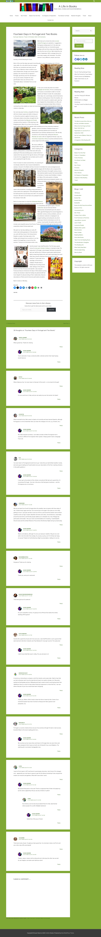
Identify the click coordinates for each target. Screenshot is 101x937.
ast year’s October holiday (42, 248)
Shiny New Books (79, 237)
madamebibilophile (23, 557)
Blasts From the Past (34, 15)
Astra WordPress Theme (67, 933)
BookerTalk (77, 198)
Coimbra (25, 112)
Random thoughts (76, 15)
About (89, 15)
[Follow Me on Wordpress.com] (14, 1)
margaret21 (22, 722)
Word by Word (78, 252)
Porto (49, 51)
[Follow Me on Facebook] (8, 1)
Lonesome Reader (79, 225)
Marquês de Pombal (31, 120)
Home (11, 15)
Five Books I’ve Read (63, 15)
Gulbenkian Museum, (37, 201)
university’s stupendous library (40, 138)
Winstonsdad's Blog (79, 250)
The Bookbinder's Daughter (81, 242)
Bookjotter (77, 203)
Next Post (66, 323)
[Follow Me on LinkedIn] (12, 1)
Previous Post (10, 323)
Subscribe (51, 309)
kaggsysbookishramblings (25, 594)
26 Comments (42, 37)
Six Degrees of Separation (49, 15)
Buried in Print (78, 208)
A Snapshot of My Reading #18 (82, 140)
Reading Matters (78, 235)
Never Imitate (77, 232)
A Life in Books (68, 6)
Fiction (17, 15)
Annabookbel (77, 195)
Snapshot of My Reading (80, 177)
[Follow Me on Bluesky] (7, 1)
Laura (20, 766)
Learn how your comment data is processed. (38, 918)
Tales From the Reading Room (82, 240)
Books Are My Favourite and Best (83, 205)
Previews (76, 167)
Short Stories (77, 172)
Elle (20, 457)
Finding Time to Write (80, 215)
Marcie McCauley (23, 673)
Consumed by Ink (79, 210)
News (75, 162)
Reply (61, 346)
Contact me (51, 20)
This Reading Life (79, 245)
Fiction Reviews (78, 157)
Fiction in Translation (79, 155)
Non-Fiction (24, 15)
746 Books (77, 193)
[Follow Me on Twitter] (10, 1)
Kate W (20, 377)
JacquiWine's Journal (80, 220)
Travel (84, 15)
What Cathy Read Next (80, 247)
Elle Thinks (77, 212)
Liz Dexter (21, 414)
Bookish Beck (78, 200)
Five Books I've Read (79, 160)
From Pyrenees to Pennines (81, 217)
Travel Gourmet (23, 337)
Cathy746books (23, 633)
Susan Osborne (27, 350)
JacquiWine (21, 837)
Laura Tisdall (77, 222)
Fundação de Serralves (43, 89)
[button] (94, 1)
